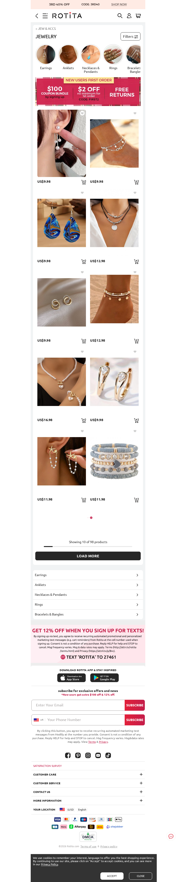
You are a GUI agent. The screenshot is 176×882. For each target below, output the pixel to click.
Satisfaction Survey (47, 765)
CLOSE (141, 875)
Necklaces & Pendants (51, 594)
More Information (47, 800)
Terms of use (88, 846)
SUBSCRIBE (134, 705)
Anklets (40, 585)
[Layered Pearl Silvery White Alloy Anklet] (114, 143)
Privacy (103, 741)
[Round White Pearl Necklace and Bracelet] (61, 381)
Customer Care (44, 774)
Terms (92, 741)
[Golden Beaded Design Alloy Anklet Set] (114, 302)
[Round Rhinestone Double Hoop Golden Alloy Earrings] (61, 302)
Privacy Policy (49, 864)
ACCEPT (112, 875)
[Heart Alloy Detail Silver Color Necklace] (114, 222)
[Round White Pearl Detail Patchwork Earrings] (61, 143)
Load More (88, 556)
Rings (39, 604)
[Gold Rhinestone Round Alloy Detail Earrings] (114, 381)
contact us (41, 791)
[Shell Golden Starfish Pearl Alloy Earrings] (61, 461)
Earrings (41, 575)
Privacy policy (108, 846)
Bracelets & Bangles (49, 614)
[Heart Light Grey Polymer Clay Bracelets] (114, 461)
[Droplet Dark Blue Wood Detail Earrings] (61, 222)
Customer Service (46, 783)
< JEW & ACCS (46, 28)
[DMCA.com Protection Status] (88, 837)
